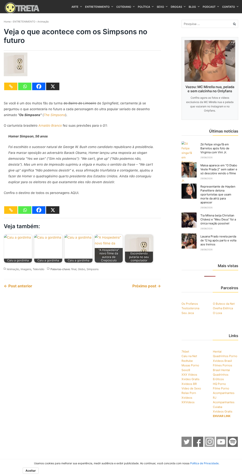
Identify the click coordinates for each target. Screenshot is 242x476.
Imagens (26, 269)
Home (7, 21)
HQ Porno (219, 384)
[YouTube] (221, 446)
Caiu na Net (189, 356)
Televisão (38, 269)
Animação (43, 21)
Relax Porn (189, 393)
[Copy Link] (10, 86)
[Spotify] (233, 446)
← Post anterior (18, 286)
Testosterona (190, 308)
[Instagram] (210, 446)
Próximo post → (146, 286)
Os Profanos (190, 303)
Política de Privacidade (204, 463)
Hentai (217, 351)
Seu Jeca (188, 313)
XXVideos (188, 402)
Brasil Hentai (221, 370)
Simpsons (93, 269)
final (73, 269)
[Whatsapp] (24, 86)
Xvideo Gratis (190, 379)
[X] (52, 86)
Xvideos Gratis (222, 411)
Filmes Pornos (222, 365)
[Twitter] (187, 446)
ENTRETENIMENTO (24, 21)
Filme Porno (221, 388)
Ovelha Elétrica (223, 308)
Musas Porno (190, 365)
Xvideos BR (189, 384)
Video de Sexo (191, 388)
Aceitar (31, 470)
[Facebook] (38, 86)
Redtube (187, 361)
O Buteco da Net (224, 303)
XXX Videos (189, 374)
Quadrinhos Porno (225, 356)
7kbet (185, 351)
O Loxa (217, 313)
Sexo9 (186, 370)
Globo (81, 269)
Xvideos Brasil (222, 361)
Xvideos (187, 397)
